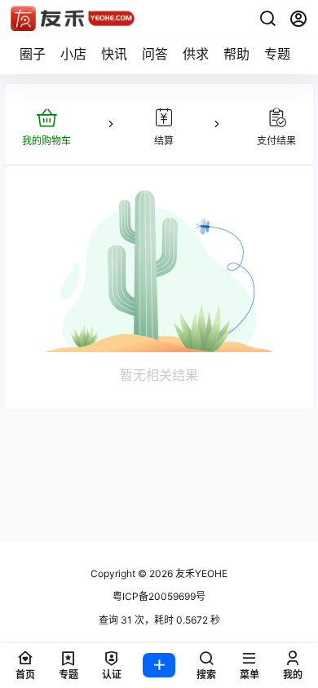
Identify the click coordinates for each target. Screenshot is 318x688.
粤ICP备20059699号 (159, 596)
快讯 (114, 54)
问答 (155, 54)
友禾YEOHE (200, 573)
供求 (196, 54)
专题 (277, 54)
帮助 (236, 54)
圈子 (33, 54)
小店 (73, 54)
